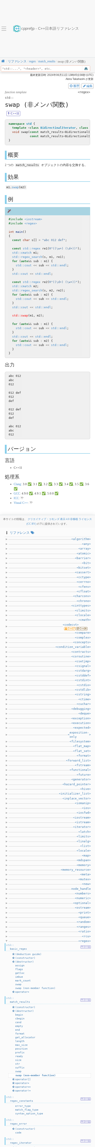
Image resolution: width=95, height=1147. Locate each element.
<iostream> (33, 219)
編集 (89, 86)
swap (15, 187)
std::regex (31, 248)
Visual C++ (21, 502)
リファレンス (20, 532)
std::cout (24, 265)
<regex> (31, 223)
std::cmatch (22, 252)
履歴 (76, 86)
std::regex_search (27, 257)
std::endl (59, 265)
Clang (17, 484)
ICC (16, 498)
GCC (17, 493)
